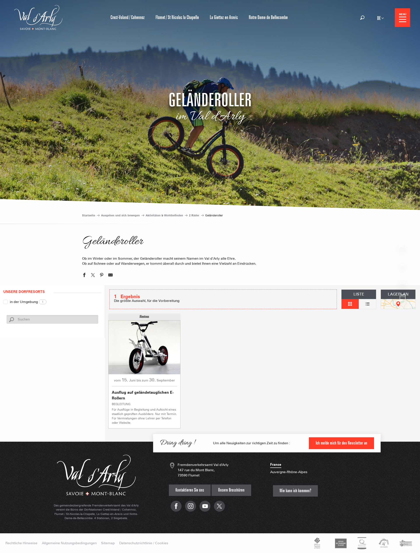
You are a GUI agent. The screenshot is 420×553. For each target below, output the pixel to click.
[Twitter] (219, 508)
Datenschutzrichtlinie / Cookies (143, 543)
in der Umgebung (27, 302)
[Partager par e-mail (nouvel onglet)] (110, 275)
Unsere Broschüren (231, 490)
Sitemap (108, 543)
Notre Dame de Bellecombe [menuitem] (268, 17)
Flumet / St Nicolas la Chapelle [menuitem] (177, 17)
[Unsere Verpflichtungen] (340, 543)
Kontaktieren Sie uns (189, 490)
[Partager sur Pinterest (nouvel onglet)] (102, 275)
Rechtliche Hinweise (21, 543)
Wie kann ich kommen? (295, 490)
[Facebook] (176, 508)
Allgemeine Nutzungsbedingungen (69, 543)
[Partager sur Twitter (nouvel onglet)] (93, 275)
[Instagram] (190, 508)
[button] (362, 17)
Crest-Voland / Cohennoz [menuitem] (127, 17)
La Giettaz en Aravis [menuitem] (224, 17)
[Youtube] (205, 508)
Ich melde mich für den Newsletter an (341, 443)
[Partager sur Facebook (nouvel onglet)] (84, 275)
